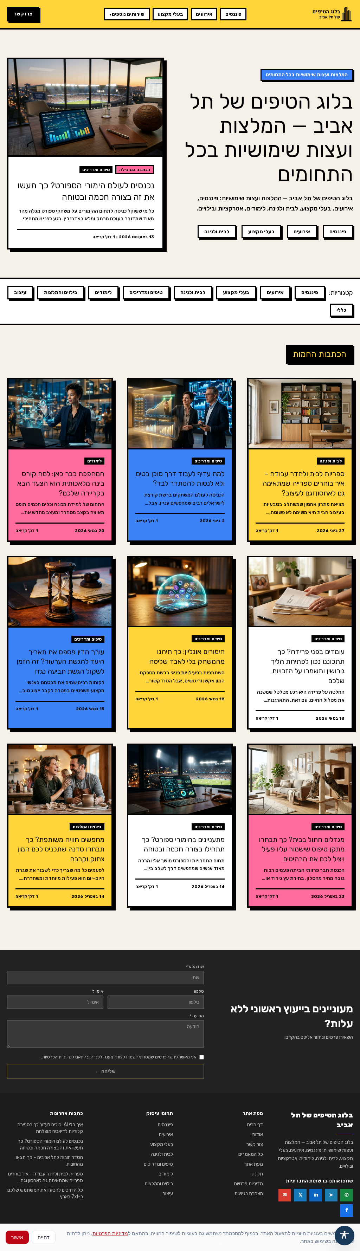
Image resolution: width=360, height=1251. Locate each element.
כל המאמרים (250, 1154)
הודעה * (196, 1015)
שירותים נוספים (126, 14)
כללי (341, 310)
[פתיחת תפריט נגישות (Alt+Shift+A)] (344, 1235)
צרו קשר (23, 14)
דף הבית (255, 1125)
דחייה (44, 1237)
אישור (17, 1237)
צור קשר (254, 1144)
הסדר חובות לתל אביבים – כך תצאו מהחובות (49, 1160)
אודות (257, 1134)
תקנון (257, 1174)
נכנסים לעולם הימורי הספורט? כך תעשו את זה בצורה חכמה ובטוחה (50, 1144)
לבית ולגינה (216, 232)
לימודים (103, 293)
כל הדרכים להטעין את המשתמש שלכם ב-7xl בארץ (45, 1193)
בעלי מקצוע (170, 14)
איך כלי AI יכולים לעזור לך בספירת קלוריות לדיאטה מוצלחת (50, 1128)
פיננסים (233, 14)
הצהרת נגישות (248, 1194)
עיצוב (20, 293)
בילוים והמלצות (60, 293)
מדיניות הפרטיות (110, 1233)
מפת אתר (253, 1164)
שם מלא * (195, 966)
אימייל (97, 991)
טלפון (199, 991)
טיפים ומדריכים (146, 293)
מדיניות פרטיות (248, 1184)
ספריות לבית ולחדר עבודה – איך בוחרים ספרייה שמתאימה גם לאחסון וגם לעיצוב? (45, 1177)
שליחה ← (105, 1071)
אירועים (204, 14)
